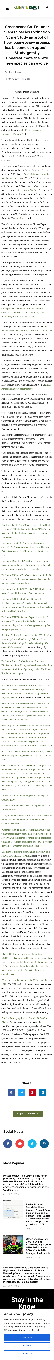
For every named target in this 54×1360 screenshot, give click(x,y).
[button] (6, 8)
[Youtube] (19, 1143)
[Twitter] (32, 1143)
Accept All (27, 1337)
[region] (27, 1334)
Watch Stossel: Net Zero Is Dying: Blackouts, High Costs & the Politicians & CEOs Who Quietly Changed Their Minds (38, 1246)
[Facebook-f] (7, 1143)
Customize (27, 1345)
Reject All (27, 1353)
